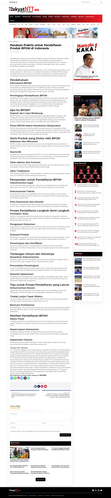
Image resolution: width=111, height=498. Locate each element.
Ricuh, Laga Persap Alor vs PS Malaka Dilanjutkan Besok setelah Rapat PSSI (87, 211)
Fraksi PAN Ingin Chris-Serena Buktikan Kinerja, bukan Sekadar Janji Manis (91, 143)
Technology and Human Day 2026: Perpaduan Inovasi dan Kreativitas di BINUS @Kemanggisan (91, 294)
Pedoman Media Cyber (57, 495)
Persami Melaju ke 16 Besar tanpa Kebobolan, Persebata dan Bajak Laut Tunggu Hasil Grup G (88, 244)
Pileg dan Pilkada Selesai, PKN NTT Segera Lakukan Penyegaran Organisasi (88, 119)
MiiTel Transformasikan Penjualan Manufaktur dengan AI (19, 472)
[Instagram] (18, 378)
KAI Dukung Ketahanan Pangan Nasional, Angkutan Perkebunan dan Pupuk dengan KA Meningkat (92, 259)
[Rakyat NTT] (24, 9)
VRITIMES (42, 375)
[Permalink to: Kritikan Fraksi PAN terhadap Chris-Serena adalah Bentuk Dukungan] (78, 128)
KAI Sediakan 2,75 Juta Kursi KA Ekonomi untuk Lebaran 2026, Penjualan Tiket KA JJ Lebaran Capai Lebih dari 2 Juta (61, 466)
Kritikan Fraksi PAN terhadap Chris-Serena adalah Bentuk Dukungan (91, 125)
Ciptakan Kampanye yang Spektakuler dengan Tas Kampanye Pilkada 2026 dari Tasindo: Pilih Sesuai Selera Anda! (57, 395)
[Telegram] (21, 378)
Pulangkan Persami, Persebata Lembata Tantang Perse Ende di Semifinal (88, 218)
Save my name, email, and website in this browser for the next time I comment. (35, 431)
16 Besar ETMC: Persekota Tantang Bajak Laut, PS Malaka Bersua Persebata (88, 205)
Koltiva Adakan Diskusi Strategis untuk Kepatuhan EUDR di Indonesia (39, 448)
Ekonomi (12, 52)
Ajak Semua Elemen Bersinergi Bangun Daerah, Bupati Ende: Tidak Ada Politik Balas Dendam (92, 152)
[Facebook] (11, 378)
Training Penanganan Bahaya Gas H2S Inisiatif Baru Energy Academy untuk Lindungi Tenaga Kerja (91, 268)
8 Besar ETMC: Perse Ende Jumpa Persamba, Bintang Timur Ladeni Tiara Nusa (89, 192)
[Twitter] (38, 386)
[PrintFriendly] (28, 378)
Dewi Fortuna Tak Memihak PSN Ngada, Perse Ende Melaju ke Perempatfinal (88, 231)
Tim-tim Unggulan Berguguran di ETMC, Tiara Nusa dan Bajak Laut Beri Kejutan (88, 224)
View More (40, 479)
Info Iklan (46, 495)
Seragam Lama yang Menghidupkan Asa (89, 134)
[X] (25, 378)
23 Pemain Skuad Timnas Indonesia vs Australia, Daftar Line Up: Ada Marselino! (88, 185)
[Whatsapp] (15, 378)
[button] (100, 2)
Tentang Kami (33, 495)
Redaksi (40, 495)
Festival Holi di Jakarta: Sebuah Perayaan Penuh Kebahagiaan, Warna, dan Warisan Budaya (39, 466)
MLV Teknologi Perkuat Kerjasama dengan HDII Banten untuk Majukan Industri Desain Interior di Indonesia (92, 285)
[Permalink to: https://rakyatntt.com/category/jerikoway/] (102, 253)
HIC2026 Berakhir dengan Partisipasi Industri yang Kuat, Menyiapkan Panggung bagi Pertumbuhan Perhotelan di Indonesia (40, 472)
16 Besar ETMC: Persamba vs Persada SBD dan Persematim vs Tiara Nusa (89, 237)
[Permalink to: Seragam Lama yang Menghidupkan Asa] (78, 136)
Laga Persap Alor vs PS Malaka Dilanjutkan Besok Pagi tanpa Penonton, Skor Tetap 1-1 (91, 276)
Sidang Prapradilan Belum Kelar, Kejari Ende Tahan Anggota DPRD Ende (88, 198)
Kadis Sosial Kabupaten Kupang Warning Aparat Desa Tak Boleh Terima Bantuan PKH (23, 395)
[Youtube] (45, 386)
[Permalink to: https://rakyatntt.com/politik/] (102, 96)
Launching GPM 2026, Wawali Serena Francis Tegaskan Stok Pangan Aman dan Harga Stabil (19, 460)
